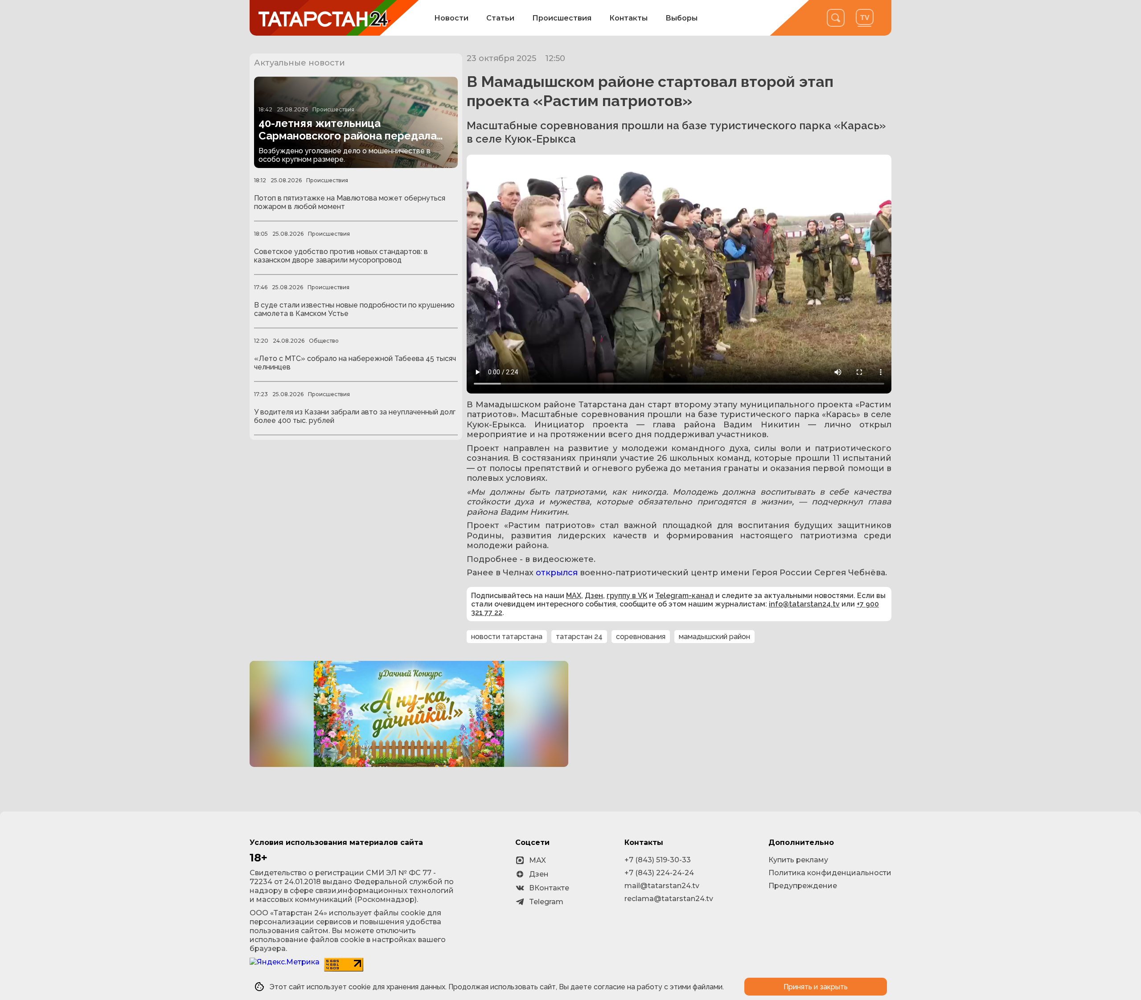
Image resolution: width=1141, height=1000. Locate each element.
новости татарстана (506, 636)
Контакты (628, 18)
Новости (451, 18)
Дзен (594, 595)
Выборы (681, 18)
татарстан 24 (579, 636)
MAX (573, 595)
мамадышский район (714, 636)
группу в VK (627, 595)
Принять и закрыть (816, 987)
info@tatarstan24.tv (804, 604)
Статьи (500, 18)
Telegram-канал (684, 595)
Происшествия (561, 18)
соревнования (640, 636)
